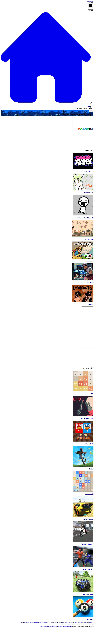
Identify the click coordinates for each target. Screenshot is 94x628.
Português (58, 622)
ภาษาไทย (70, 622)
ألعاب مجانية (90, 8)
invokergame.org (89, 623)
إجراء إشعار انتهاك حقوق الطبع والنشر (48, 626)
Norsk (33, 622)
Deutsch (85, 622)
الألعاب (89, 106)
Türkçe (30, 622)
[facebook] (92, 129)
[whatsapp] (88, 129)
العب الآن (91, 111)
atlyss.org (70, 623)
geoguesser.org (65, 623)
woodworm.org (75, 623)
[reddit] (79, 129)
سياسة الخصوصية (62, 626)
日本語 (51, 622)
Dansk (92, 622)
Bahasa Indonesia (25, 622)
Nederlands (77, 622)
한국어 (81, 622)
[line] (81, 129)
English (39, 622)
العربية (35, 622)
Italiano (62, 622)
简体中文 (43, 622)
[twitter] (90, 129)
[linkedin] (86, 129)
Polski (73, 622)
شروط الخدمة (69, 626)
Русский (89, 622)
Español (66, 622)
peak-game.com (82, 623)
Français (54, 622)
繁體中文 (47, 622)
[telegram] (83, 129)
